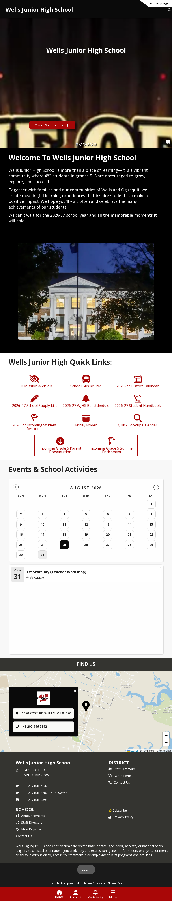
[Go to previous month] (16, 487)
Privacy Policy (123, 817)
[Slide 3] (84, 144)
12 (86, 524)
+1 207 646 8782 (35, 793)
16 (21, 534)
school (25, 809)
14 (129, 524)
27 (108, 544)
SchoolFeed (116, 883)
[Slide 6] (95, 144)
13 (108, 524)
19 (86, 534)
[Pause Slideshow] (168, 141)
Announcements (33, 816)
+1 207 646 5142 (34, 726)
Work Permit (124, 776)
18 (64, 534)
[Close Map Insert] (75, 691)
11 (64, 524)
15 (151, 524)
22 (151, 534)
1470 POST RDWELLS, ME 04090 (36, 772)
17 (42, 534)
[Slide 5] (91, 144)
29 (151, 544)
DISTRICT (118, 763)
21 (129, 534)
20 (108, 534)
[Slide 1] (77, 144)
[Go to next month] (156, 487)
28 (129, 544)
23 (21, 544)
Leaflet (134, 750)
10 (42, 524)
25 (64, 544)
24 (42, 544)
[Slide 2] (80, 144)
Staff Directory (124, 769)
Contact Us (122, 782)
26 (86, 544)
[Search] (168, 9)
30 (21, 555)
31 (42, 555)
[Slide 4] (87, 144)
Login (86, 869)
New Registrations (34, 829)
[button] (86, 706)
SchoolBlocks (92, 883)
